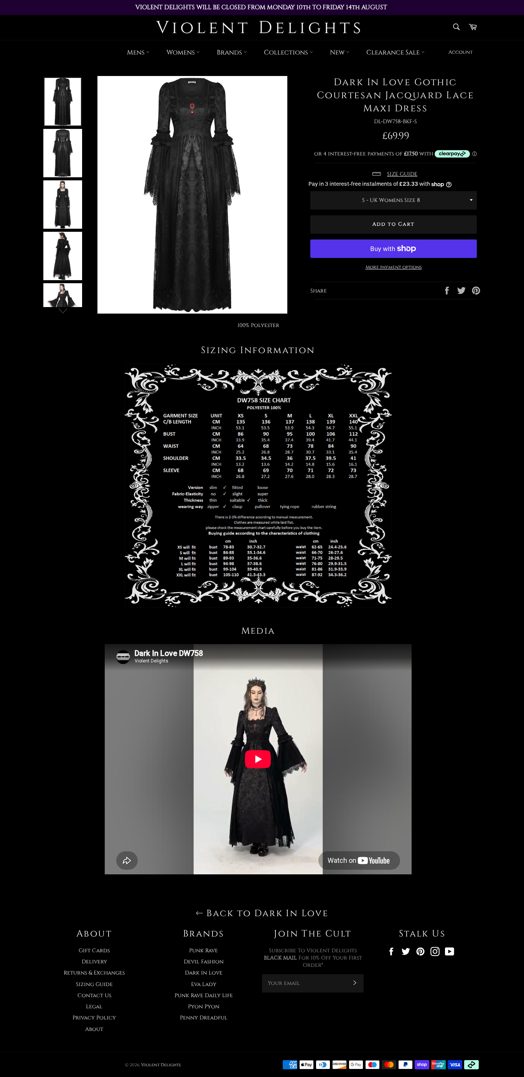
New (338, 52)
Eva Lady (203, 984)
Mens (136, 52)
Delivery (94, 961)
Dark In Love (203, 972)
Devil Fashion (204, 961)
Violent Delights (161, 1065)
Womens (181, 52)
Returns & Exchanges (94, 972)
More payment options (394, 267)
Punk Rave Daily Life (204, 995)
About (94, 1029)
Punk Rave (203, 950)
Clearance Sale (393, 52)
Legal (94, 1006)
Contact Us (94, 995)
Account (460, 52)
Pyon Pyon (203, 1006)
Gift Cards (94, 950)
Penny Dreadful (203, 1017)
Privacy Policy (94, 1017)
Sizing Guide (94, 984)
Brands (230, 52)
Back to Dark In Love (265, 913)
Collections (287, 52)
